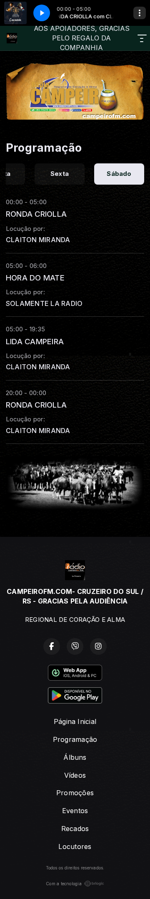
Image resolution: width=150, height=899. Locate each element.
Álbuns (74, 757)
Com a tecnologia (64, 883)
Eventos (75, 810)
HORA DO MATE (35, 277)
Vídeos (75, 775)
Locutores (74, 846)
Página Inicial (75, 721)
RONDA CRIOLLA (36, 213)
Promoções (75, 793)
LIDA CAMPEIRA (35, 341)
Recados (75, 828)
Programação (75, 739)
